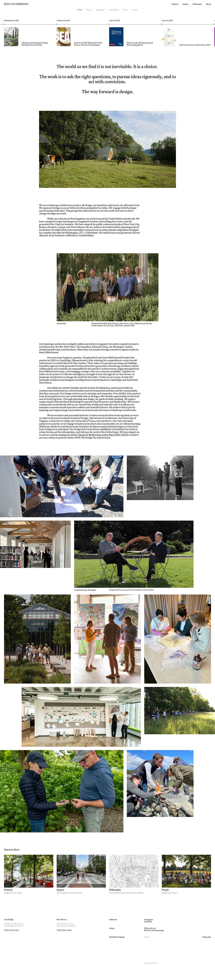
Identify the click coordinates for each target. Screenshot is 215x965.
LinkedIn (148, 922)
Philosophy (197, 4)
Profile (79, 10)
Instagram (148, 920)
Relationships (114, 10)
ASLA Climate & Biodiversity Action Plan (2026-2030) (99, 435)
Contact (135, 10)
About (208, 4)
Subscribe (206, 937)
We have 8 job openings (154, 930)
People (88, 10)
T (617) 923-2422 (11, 930)
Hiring (125, 10)
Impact (185, 4)
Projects (174, 4)
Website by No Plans (150, 963)
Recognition (100, 10)
